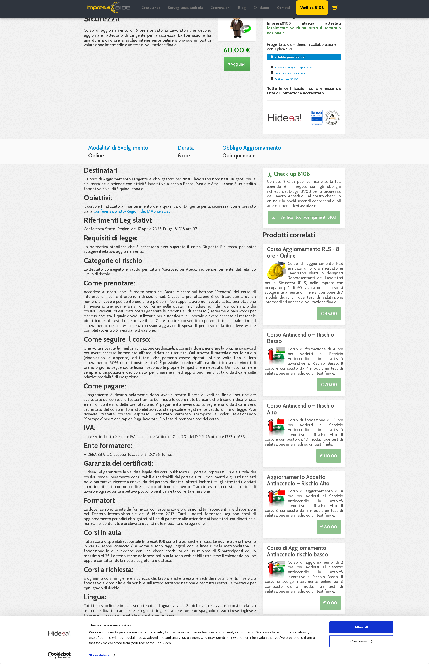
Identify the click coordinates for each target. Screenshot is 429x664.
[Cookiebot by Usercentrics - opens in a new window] (59, 655)
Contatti (283, 8)
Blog (242, 8)
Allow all (361, 627)
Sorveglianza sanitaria (185, 8)
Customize (358, 641)
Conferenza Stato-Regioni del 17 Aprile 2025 (131, 211)
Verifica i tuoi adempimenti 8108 (308, 217)
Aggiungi (238, 64)
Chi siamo (261, 8)
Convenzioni (220, 8)
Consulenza (150, 8)
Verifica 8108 (312, 7)
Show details (99, 655)
